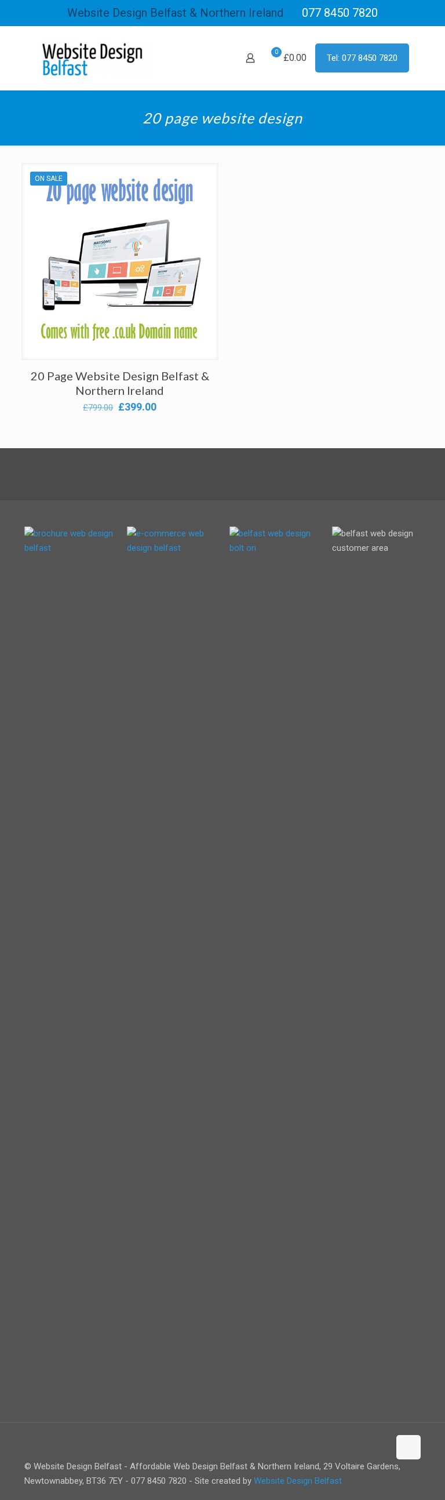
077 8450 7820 (340, 13)
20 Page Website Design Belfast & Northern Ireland (120, 383)
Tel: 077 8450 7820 (362, 58)
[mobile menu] (210, 58)
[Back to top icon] (408, 1447)
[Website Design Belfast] (94, 58)
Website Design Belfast (298, 1481)
